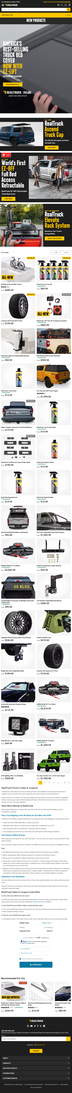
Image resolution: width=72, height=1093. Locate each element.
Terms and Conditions (36, 1087)
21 (65, 783)
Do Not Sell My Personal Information (34, 1084)
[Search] (68, 9)
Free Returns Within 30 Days (13, 835)
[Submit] (68, 1039)
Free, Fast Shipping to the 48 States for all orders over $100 (26, 815)
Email (3, 1035)
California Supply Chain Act (51, 1084)
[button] (36, 1058)
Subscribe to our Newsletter (13, 876)
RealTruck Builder (65, 2)
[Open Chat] (58, 5)
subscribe (36, 902)
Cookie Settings (64, 1084)
